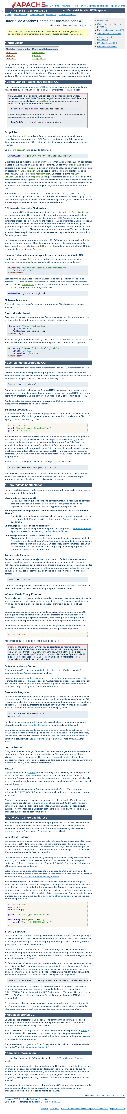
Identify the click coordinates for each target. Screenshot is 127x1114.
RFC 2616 (32, 681)
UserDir (24, 229)
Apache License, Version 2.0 (46, 1102)
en (70, 25)
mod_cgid (11, 58)
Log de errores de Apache (40, 538)
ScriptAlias (39, 58)
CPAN (84, 1030)
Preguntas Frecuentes (71, 6)
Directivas (54, 6)
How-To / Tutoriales (67, 14)
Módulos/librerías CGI (107, 43)
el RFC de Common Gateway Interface (40, 876)
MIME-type (19, 375)
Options (36, 55)
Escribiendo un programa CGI (48, 738)
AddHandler (38, 52)
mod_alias (11, 52)
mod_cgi (10, 55)
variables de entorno (47, 670)
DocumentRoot (42, 174)
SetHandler (45, 246)
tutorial (16, 304)
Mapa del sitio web (99, 6)
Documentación (37, 14)
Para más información (107, 46)
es (75, 25)
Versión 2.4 (51, 14)
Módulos (44, 1108)
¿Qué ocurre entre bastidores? (105, 38)
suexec (31, 772)
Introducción (102, 21)
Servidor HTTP (20, 14)
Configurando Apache (59, 519)
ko (90, 25)
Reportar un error (117, 6)
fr (80, 25)
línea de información (38, 725)
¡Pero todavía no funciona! (109, 33)
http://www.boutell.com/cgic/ (34, 1047)
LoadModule (44, 101)
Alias (30, 168)
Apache (8, 14)
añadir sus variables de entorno (56, 896)
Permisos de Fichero (58, 531)
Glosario (86, 6)
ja (84, 25)
